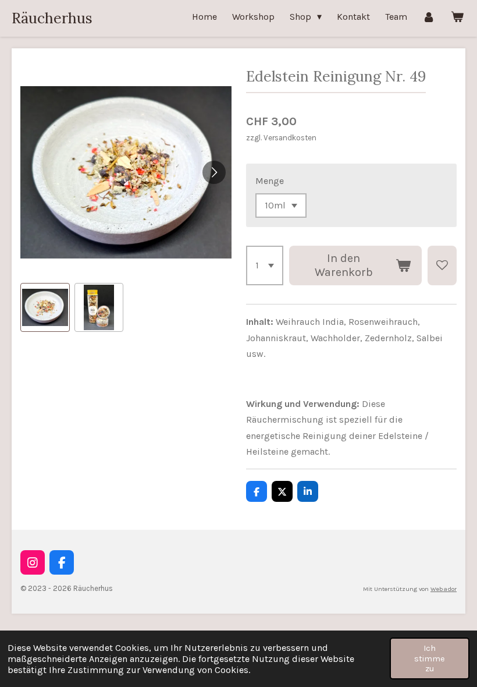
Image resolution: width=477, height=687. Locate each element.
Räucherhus (52, 18)
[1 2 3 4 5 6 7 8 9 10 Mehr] (264, 265)
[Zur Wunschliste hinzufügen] (442, 265)
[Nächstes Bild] (214, 172)
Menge (269, 180)
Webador (443, 589)
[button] (45, 307)
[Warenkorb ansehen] (457, 16)
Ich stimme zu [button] (429, 658)
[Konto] (429, 16)
